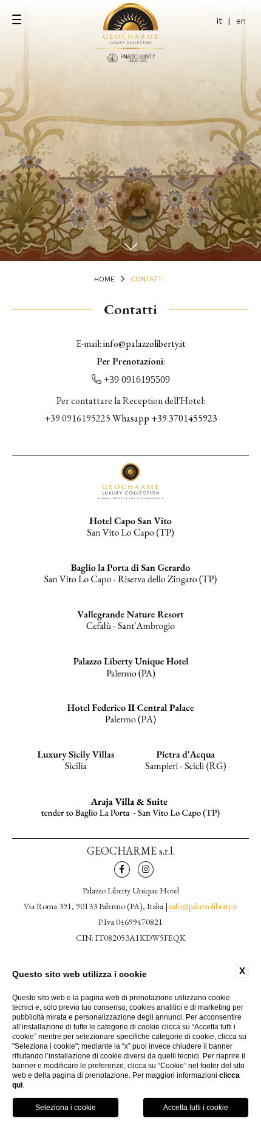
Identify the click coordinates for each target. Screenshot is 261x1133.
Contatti (147, 279)
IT (219, 20)
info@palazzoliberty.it (144, 343)
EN (241, 20)
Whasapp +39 (164, 418)
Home (104, 279)
